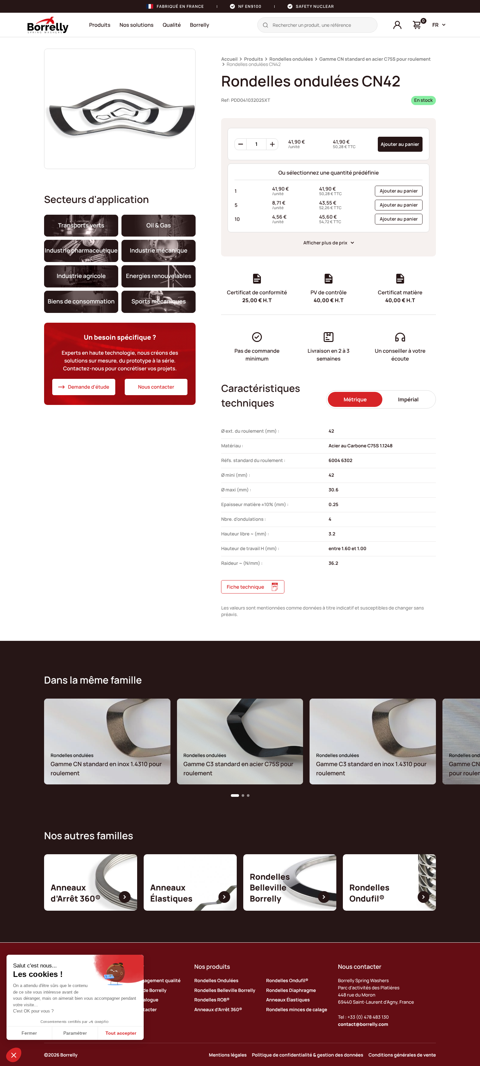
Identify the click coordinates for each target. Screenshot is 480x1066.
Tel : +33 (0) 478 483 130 (363, 1017)
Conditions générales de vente (402, 1055)
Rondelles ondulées (291, 59)
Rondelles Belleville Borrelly (224, 990)
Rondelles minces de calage (296, 1010)
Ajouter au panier (400, 144)
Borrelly (199, 25)
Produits (99, 25)
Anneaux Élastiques (288, 1000)
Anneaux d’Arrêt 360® (218, 1010)
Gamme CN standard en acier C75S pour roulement (375, 59)
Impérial (408, 399)
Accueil (229, 59)
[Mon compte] (397, 25)
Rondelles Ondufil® (287, 981)
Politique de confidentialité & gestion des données (307, 1055)
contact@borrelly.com (363, 1024)
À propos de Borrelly (144, 990)
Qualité (172, 25)
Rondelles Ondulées (216, 981)
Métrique (355, 399)
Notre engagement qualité (151, 981)
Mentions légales (228, 1055)
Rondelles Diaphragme (291, 990)
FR (435, 24)
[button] (235, 795)
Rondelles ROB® (212, 1000)
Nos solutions (136, 25)
